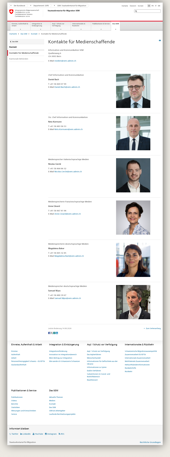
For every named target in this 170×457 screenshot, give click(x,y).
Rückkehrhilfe (130, 368)
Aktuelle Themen (56, 397)
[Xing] (54, 333)
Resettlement (92, 380)
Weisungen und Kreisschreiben (23, 411)
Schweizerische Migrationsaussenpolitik (141, 351)
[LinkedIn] (57, 333)
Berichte (14, 404)
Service (14, 414)
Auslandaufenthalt (18, 365)
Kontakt (140, 6)
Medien (52, 400)
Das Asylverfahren (94, 354)
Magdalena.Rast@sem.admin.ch (69, 256)
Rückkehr (128, 371)
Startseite (125, 6)
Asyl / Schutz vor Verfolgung (58, 25)
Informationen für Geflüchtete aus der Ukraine (102, 362)
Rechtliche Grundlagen (150, 442)
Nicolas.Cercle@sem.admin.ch (68, 171)
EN (159, 6)
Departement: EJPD (41, 6)
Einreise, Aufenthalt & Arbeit (20, 25)
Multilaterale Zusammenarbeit (137, 361)
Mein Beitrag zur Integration (60, 358)
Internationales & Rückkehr (78, 25)
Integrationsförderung (58, 351)
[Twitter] (52, 333)
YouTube (39, 434)
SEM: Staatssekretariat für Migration (71, 6)
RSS (62, 434)
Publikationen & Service (101, 24)
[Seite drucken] (160, 40)
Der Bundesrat (19, 6)
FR (153, 6)
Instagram (52, 434)
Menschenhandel (94, 358)
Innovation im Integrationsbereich (63, 354)
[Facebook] (49, 333)
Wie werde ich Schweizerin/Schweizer (64, 361)
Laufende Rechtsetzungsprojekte (62, 414)
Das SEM (116, 25)
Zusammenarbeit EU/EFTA (135, 354)
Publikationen (17, 397)
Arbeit (13, 358)
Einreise (14, 351)
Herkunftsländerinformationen (137, 365)
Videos (14, 400)
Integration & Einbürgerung (37, 25)
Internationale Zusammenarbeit (137, 358)
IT (155, 6)
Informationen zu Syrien (97, 367)
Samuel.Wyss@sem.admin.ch (67, 298)
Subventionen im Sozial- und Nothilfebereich (98, 375)
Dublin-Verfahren (94, 371)
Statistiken (15, 407)
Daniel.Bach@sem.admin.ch (67, 87)
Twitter (15, 434)
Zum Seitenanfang (153, 328)
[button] (136, 11)
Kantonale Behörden (18, 59)
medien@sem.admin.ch (65, 60)
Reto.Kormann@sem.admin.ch (68, 129)
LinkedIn (27, 434)
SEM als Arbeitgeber (57, 411)
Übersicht (133, 6)
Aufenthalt (15, 354)
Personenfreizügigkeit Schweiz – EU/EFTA (28, 361)
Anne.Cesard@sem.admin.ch (67, 214)
